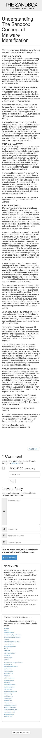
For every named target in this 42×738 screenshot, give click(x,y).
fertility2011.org (8, 716)
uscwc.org (6, 628)
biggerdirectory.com (9, 687)
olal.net (6, 648)
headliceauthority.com (10, 707)
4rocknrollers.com (8, 671)
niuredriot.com (8, 669)
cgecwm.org (7, 655)
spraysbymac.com (9, 680)
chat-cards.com (8, 698)
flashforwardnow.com (9, 653)
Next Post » (33, 448)
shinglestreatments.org (10, 705)
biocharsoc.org (8, 694)
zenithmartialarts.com (9, 685)
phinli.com (6, 660)
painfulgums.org (8, 696)
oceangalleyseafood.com (11, 666)
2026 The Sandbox (22, 732)
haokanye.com (8, 700)
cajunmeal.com (8, 689)
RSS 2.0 (15, 463)
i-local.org (6, 639)
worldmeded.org (8, 673)
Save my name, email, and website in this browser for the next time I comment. (20, 550)
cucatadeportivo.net (9, 712)
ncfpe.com (7, 676)
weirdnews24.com (9, 714)
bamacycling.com (8, 644)
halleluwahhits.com (9, 678)
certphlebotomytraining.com (11, 642)
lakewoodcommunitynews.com (12, 637)
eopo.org (6, 630)
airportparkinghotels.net (10, 691)
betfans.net (7, 651)
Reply (12, 481)
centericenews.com (9, 632)
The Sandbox (21, 4)
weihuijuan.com (8, 664)
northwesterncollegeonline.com (12, 635)
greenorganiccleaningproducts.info (13, 662)
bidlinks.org (7, 682)
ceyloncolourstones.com (10, 709)
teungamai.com (8, 657)
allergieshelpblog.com (10, 646)
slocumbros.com (8, 703)
